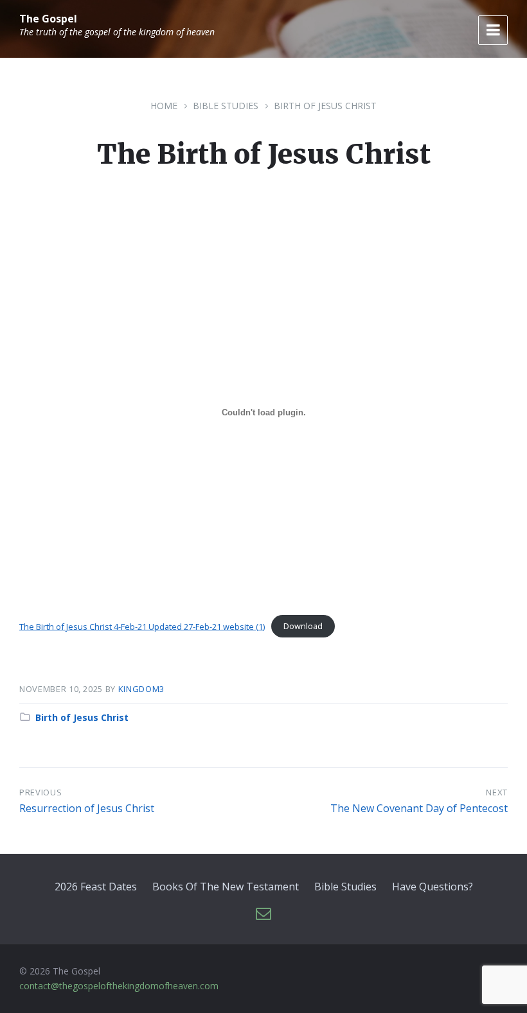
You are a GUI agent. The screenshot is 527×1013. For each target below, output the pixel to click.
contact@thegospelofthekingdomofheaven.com (119, 986)
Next (497, 792)
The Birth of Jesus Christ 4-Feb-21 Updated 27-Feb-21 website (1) (142, 626)
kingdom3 (141, 689)
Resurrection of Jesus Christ (86, 808)
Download (303, 626)
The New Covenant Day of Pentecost (419, 808)
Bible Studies (225, 106)
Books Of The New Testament (225, 886)
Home (163, 106)
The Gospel (48, 19)
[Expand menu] (493, 30)
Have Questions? (432, 886)
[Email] (263, 913)
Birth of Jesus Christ (325, 106)
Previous (40, 792)
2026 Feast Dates (96, 886)
